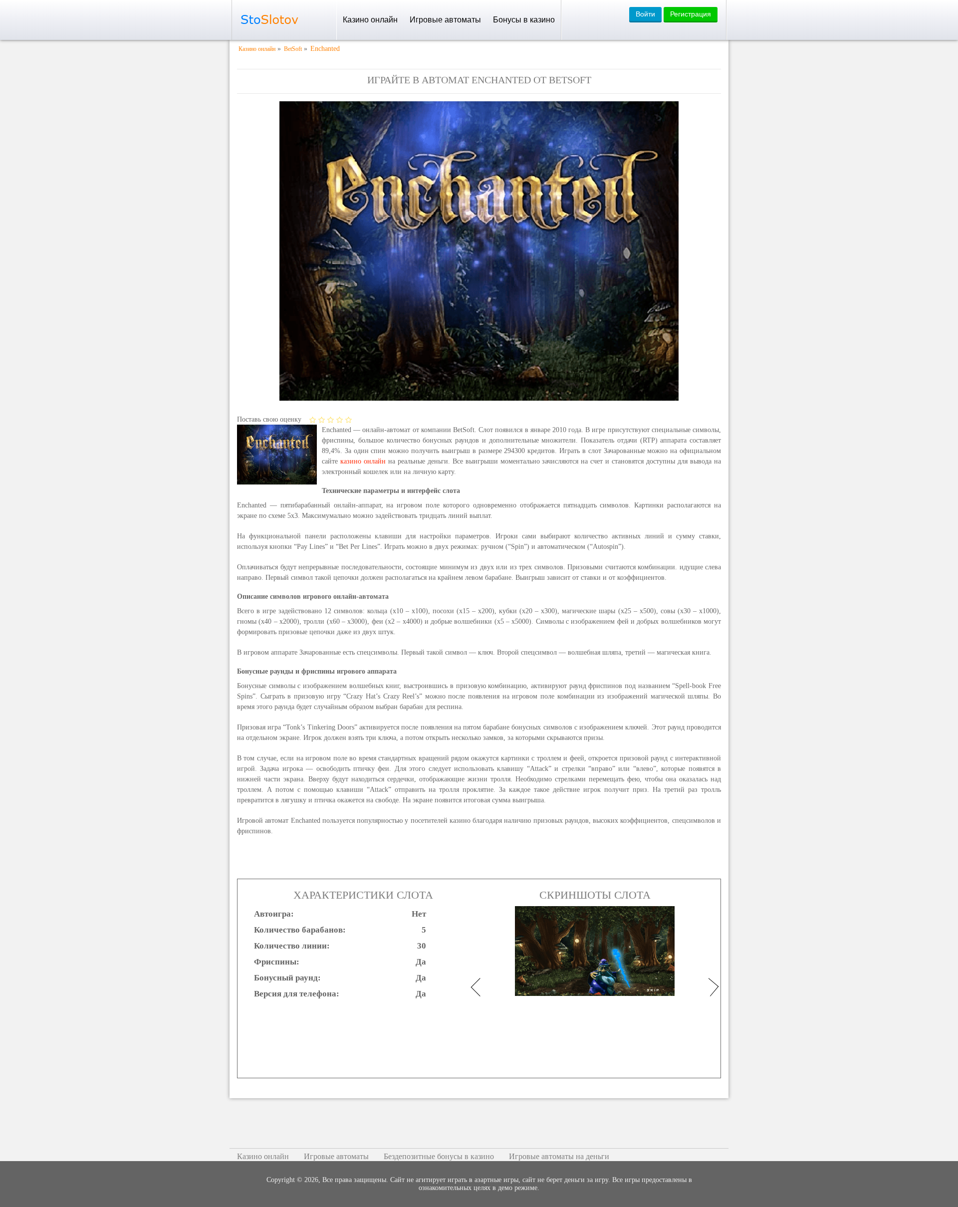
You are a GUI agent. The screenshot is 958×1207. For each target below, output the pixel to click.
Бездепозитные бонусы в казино (439, 1156)
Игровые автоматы (445, 19)
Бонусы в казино (524, 19)
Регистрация (690, 14)
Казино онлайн (370, 19)
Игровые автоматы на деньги (559, 1156)
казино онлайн (363, 461)
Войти (645, 14)
